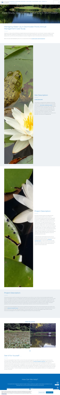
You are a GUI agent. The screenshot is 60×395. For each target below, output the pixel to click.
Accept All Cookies (49, 392)
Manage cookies (42, 392)
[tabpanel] (30, 336)
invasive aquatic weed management (38, 38)
